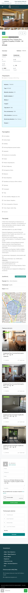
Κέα (5, 565)
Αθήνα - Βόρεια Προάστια (10, 554)
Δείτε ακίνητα (12, 464)
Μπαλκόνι (6, 174)
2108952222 (6, 1)
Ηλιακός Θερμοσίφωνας (9, 162)
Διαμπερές (6, 151)
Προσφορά (22, 332)
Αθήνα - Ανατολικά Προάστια (10, 563)
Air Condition (6, 136)
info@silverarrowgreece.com (6, 3)
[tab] (3, 33)
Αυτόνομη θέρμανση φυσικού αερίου (12, 147)
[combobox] (14, 488)
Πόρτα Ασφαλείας (8, 177)
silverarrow (7, 360)
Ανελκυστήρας (7, 140)
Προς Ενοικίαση (17, 332)
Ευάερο (5, 158)
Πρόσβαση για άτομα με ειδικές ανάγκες (13, 181)
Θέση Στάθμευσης (8, 166)
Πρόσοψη (6, 185)
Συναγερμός (6, 189)
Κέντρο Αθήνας (7, 556)
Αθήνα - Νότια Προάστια (9, 552)
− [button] (3, 296)
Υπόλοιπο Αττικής (8, 561)
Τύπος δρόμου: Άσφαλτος (9, 200)
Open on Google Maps (21, 276)
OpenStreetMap (18, 322)
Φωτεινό (6, 211)
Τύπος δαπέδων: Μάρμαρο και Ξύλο (12, 196)
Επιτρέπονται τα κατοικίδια (10, 155)
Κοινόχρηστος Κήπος (8, 170)
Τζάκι (5, 192)
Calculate (14, 534)
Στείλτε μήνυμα (14, 502)
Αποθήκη (6, 143)
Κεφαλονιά (6, 558)
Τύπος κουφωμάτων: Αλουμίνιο (11, 204)
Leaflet (14, 322)
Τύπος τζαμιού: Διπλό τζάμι (10, 208)
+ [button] (3, 294)
